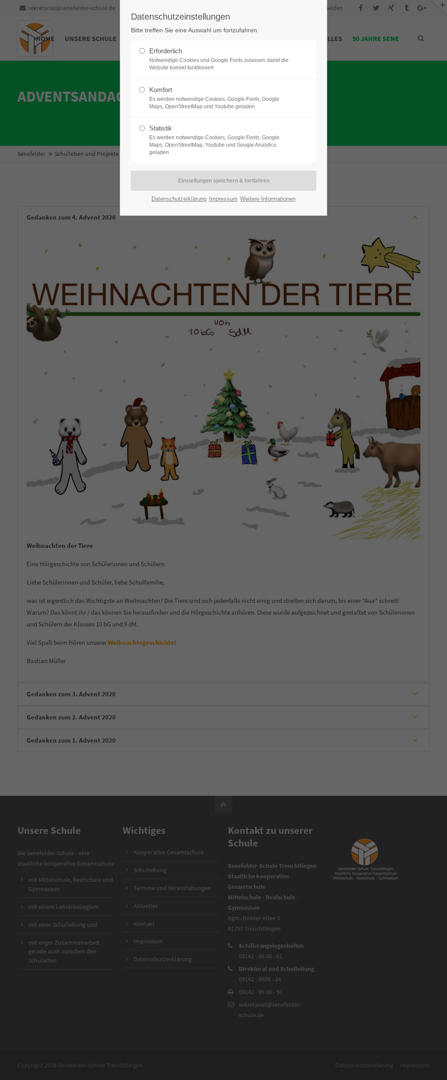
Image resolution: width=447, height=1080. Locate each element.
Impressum (223, 199)
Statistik (214, 139)
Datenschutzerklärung (178, 199)
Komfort (214, 98)
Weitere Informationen (268, 199)
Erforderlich (219, 59)
